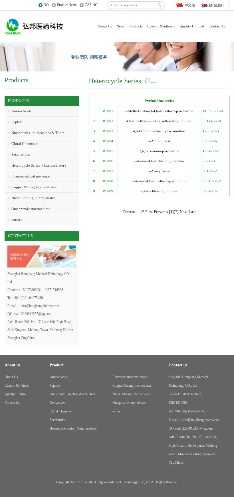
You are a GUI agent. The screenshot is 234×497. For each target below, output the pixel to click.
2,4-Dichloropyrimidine (159, 191)
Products (136, 26)
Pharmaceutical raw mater (31, 176)
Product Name (66, 5)
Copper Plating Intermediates (34, 187)
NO (46, 5)
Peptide (17, 122)
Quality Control (191, 26)
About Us (104, 26)
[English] (212, 5)
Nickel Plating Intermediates (33, 198)
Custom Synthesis (161, 26)
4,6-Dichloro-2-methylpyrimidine (159, 131)
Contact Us (217, 26)
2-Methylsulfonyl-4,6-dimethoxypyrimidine (159, 111)
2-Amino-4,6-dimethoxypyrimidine (159, 181)
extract (16, 219)
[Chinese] (187, 5)
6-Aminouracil (159, 141)
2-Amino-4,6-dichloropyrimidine (159, 161)
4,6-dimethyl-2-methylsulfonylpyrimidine (158, 121)
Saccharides (20, 154)
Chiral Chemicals (24, 143)
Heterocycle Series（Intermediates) (38, 165)
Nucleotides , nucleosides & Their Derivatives (34, 134)
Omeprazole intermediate (30, 209)
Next (183, 212)
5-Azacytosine (159, 171)
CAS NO (91, 5)
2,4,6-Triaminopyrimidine (159, 151)
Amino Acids (21, 111)
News (120, 26)
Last (192, 212)
